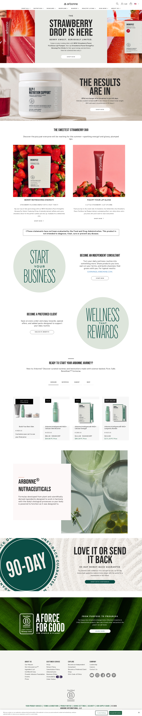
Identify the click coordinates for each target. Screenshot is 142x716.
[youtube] (92, 675)
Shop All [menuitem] (25, 8)
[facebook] (103, 675)
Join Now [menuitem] (103, 8)
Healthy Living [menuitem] (88, 8)
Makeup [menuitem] (74, 8)
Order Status (51, 679)
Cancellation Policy (53, 669)
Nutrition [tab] (65, 382)
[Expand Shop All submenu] (30, 8)
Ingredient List (30, 669)
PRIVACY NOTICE (66, 706)
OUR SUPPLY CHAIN (103, 706)
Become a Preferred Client (77, 669)
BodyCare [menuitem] (63, 8)
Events (27, 677)
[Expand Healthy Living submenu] (95, 8)
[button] (117, 4)
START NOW (100, 278)
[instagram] (97, 675)
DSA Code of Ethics (75, 674)
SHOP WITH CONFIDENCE (100, 582)
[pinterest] (114, 675)
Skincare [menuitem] (50, 8)
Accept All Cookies (115, 713)
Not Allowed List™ (32, 667)
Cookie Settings (80, 706)
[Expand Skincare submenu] (55, 8)
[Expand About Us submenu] (119, 8)
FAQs (48, 665)
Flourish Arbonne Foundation (35, 674)
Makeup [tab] (76, 382)
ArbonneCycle (51, 672)
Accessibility (50, 677)
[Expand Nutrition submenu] (43, 8)
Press (27, 679)
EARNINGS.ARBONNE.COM (99, 271)
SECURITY (91, 706)
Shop (70, 672)
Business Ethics (51, 674)
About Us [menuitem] (115, 8)
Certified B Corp (30, 672)
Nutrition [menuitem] (38, 8)
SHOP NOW (71, 57)
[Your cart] (131, 4)
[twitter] (108, 675)
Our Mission (29, 665)
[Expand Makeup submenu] (78, 8)
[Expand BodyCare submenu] (67, 8)
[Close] (139, 712)
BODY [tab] (88, 382)
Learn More (100, 631)
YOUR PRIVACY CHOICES (33, 706)
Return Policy (51, 667)
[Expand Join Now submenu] (107, 8)
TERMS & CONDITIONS (51, 706)
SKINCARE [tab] (53, 382)
